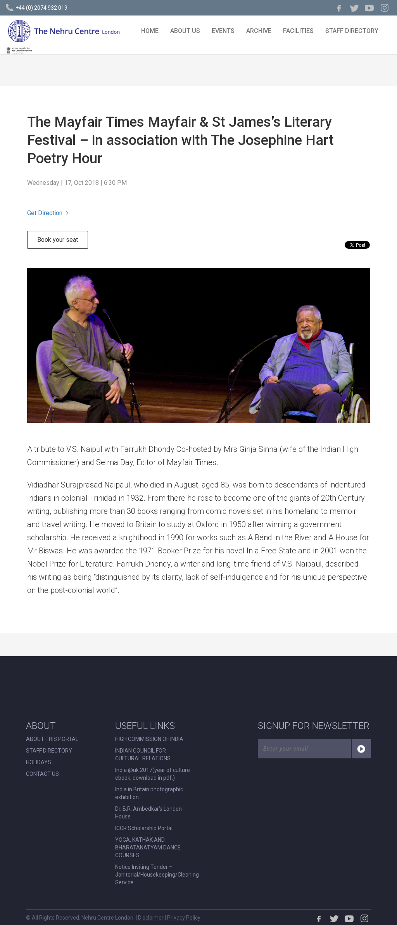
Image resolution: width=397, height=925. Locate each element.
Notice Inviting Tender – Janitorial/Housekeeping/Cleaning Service (157, 874)
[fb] (339, 7)
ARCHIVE (258, 30)
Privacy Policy (183, 918)
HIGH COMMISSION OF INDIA (149, 739)
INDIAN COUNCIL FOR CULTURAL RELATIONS (143, 754)
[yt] (369, 7)
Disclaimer (151, 918)
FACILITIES (298, 30)
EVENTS (223, 30)
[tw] (354, 7)
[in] (384, 7)
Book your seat (57, 239)
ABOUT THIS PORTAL (52, 739)
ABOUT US (185, 30)
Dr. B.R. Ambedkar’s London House (148, 813)
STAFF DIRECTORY (351, 30)
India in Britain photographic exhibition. (149, 793)
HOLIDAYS (38, 762)
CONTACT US (42, 774)
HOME (150, 30)
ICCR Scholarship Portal (144, 828)
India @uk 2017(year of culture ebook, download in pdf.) (152, 774)
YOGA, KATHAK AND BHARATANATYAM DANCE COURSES (148, 847)
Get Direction (44, 213)
